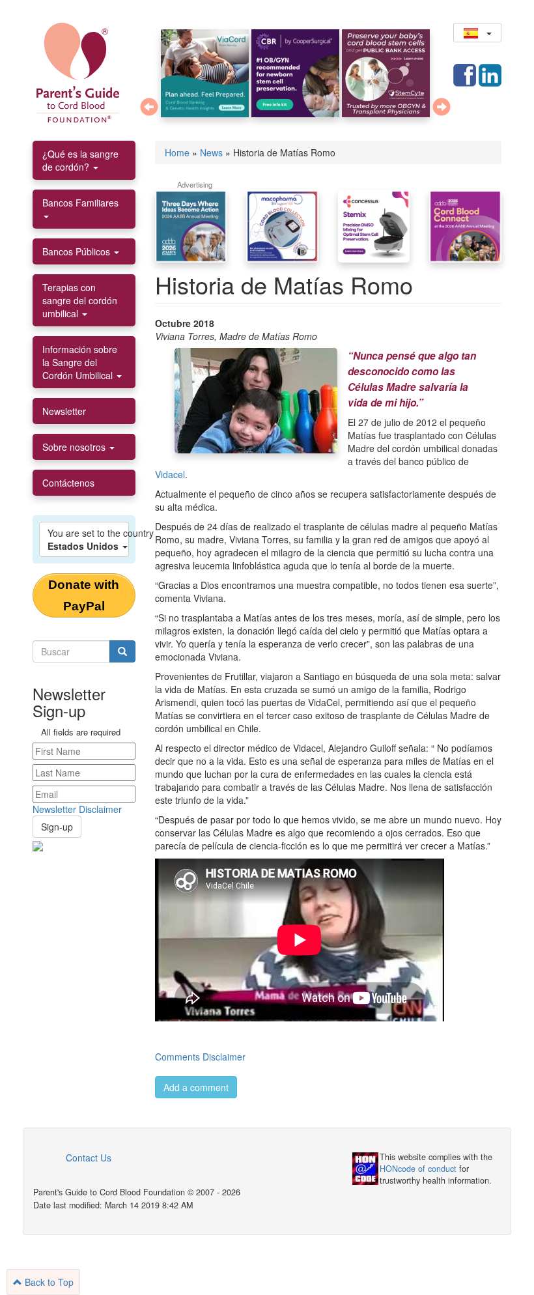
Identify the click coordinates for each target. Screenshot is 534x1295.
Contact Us (88, 1157)
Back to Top (48, 1281)
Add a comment (196, 1087)
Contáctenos (68, 482)
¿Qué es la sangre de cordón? (80, 160)
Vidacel (170, 474)
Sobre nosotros (75, 446)
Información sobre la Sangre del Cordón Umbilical (79, 362)
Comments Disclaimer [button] (200, 1056)
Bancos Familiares (80, 202)
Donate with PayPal (83, 595)
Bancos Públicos (77, 251)
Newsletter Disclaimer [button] (77, 809)
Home (177, 152)
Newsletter (64, 411)
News (211, 152)
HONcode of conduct (418, 1168)
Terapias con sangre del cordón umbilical (79, 300)
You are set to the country (88, 539)
